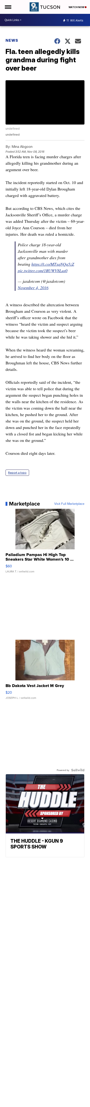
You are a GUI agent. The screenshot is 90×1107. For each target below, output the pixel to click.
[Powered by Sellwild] (77, 770)
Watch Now (77, 7)
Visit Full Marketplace (69, 503)
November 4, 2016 (33, 287)
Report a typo (17, 472)
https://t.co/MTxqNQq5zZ (52, 264)
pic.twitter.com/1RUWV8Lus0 (42, 270)
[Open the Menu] (7, 7)
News (12, 40)
